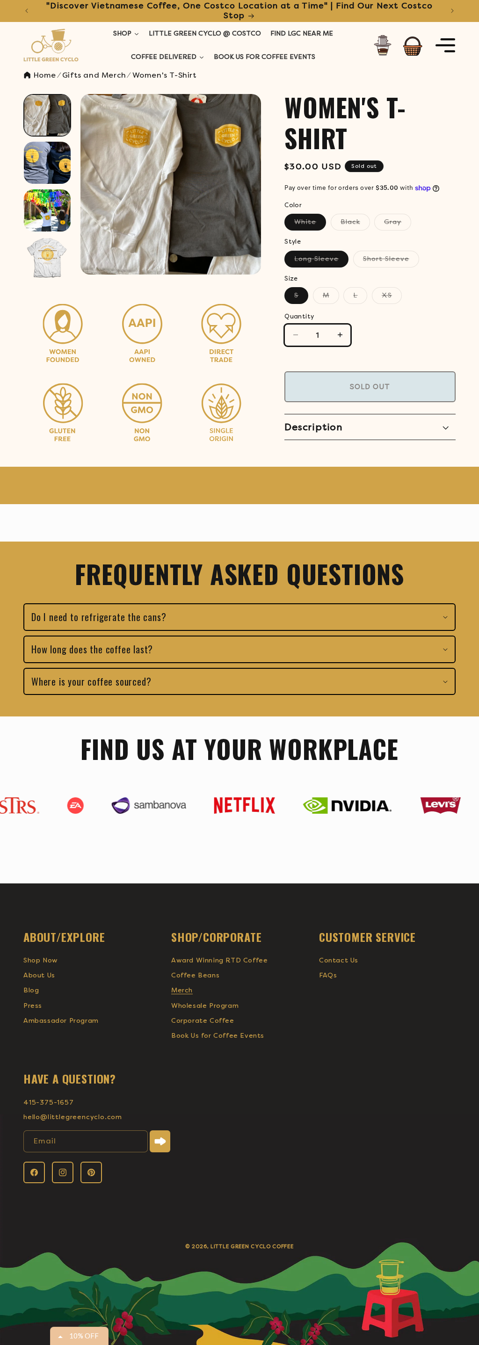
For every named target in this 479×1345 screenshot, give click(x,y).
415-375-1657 (48, 1102)
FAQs (328, 975)
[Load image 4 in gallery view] (47, 258)
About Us (39, 975)
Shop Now (40, 960)
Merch (182, 990)
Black (355, 224)
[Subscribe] (160, 1141)
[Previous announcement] (26, 11)
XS (392, 297)
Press (32, 1006)
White (310, 224)
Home (43, 75)
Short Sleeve (391, 261)
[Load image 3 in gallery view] (47, 210)
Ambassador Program (61, 1021)
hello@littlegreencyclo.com (72, 1117)
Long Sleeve (321, 261)
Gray (397, 224)
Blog (31, 990)
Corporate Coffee (202, 1021)
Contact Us (338, 960)
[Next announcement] (452, 11)
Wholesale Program (205, 1006)
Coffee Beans (195, 975)
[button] (412, 45)
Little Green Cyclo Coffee (252, 1247)
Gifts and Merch (94, 75)
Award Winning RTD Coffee (219, 960)
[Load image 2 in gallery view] (47, 163)
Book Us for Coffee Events (217, 1036)
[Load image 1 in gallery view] (47, 115)
